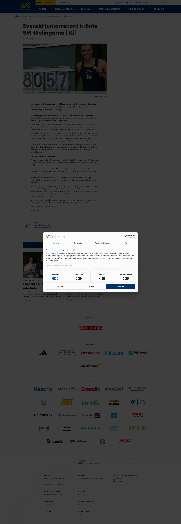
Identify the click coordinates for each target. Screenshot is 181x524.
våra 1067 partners (58, 253)
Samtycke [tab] (55, 243)
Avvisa (60, 287)
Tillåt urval (90, 287)
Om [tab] (126, 243)
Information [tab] (78, 243)
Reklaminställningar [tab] (102, 243)
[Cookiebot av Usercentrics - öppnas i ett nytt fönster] (126, 236)
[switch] (79, 278)
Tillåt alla (120, 287)
